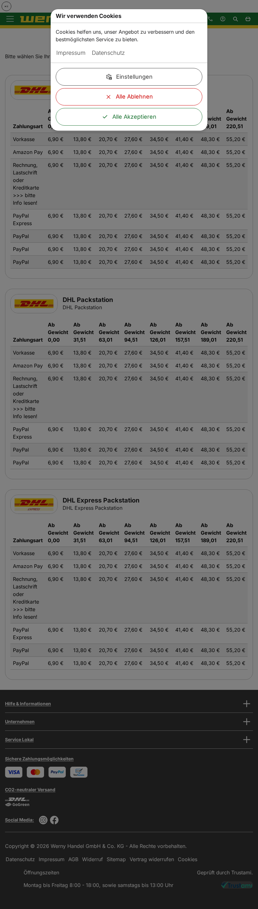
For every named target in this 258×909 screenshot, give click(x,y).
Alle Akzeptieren (134, 116)
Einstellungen (134, 76)
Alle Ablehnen (134, 96)
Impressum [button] (71, 52)
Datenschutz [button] (108, 52)
